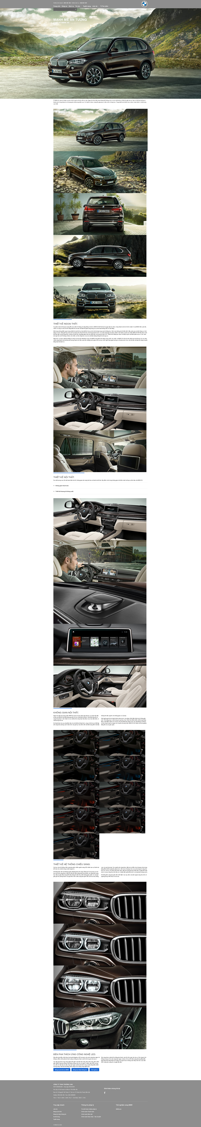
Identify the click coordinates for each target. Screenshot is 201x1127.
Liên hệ (95, 6)
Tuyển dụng (87, 6)
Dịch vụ (71, 6)
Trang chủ (56, 6)
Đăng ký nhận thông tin (80, 1069)
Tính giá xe (94, 1069)
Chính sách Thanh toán (87, 1111)
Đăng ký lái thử (57, 1111)
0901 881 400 (67, 3)
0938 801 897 (83, 3)
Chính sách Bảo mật (86, 1114)
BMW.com (118, 1109)
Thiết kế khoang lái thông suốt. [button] (64, 491)
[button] (101, 6)
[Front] (144, 4)
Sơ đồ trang (56, 1116)
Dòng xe (64, 6)
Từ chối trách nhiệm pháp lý (89, 1109)
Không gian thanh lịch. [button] (62, 485)
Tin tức (77, 6)
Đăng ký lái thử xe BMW (62, 1069)
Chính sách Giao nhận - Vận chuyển (91, 1116)
